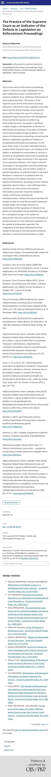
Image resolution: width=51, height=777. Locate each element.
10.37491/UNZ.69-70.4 (29, 558)
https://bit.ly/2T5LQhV (12, 293)
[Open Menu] (2, 2)
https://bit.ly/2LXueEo (12, 439)
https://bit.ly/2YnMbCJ (12, 411)
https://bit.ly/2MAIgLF (27, 312)
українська (9, 750)
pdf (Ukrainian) (12, 502)
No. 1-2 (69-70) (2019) (28, 8)
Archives (14, 8)
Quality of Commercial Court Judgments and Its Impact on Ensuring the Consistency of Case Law (27, 650)
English (7, 746)
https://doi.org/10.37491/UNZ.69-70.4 (23, 57)
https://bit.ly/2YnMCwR (23, 493)
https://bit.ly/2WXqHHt (12, 259)
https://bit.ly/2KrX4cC (12, 455)
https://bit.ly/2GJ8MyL (33, 274)
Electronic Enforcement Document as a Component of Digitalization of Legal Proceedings (28, 597)
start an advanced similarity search (30, 730)
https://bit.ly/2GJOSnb (22, 357)
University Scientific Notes (18, 2)
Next (44, 724)
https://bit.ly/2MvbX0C (12, 426)
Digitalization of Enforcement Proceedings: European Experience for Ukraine (28, 676)
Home (5, 8)
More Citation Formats (13, 563)
